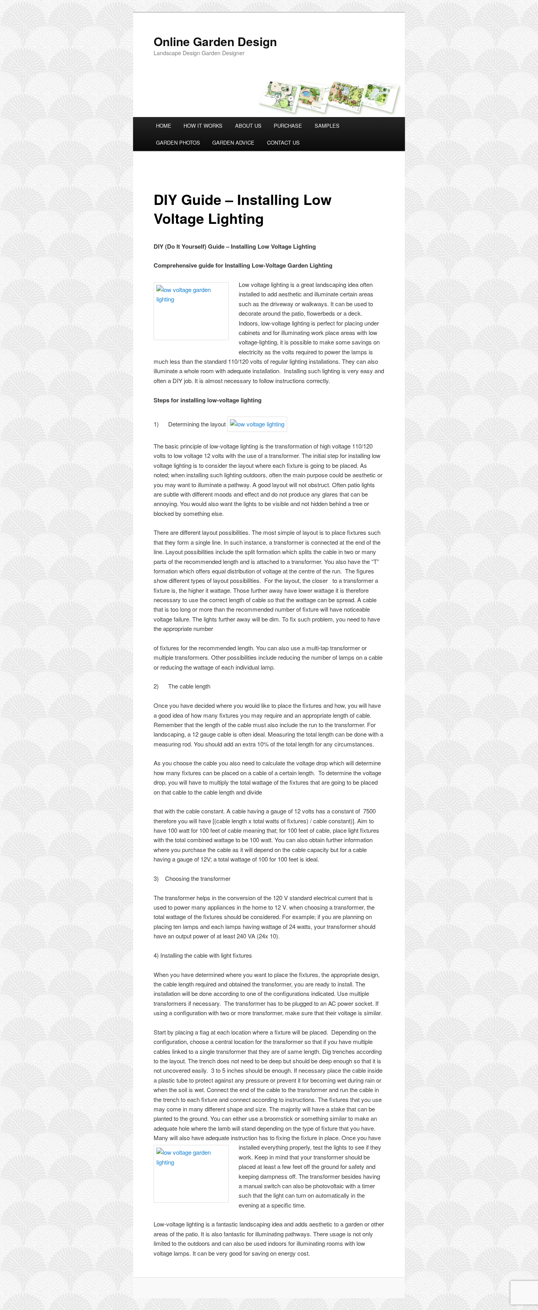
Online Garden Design (215, 41)
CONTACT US (283, 142)
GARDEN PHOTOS (178, 142)
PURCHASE (288, 125)
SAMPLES (327, 125)
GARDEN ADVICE (233, 142)
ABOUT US (248, 125)
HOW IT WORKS (203, 125)
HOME (163, 125)
